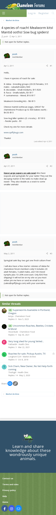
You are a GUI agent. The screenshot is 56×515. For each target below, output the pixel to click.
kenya (10, 316)
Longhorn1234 (14, 356)
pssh (6, 36)
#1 (51, 65)
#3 (51, 253)
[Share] (47, 66)
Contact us (7, 478)
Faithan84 (12, 344)
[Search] (53, 13)
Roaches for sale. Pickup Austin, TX (27, 353)
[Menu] (4, 13)
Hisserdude (13, 331)
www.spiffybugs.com (13, 132)
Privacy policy (9, 490)
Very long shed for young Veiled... (26, 341)
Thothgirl (12, 372)
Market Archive (29, 356)
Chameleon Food (22, 316)
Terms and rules (10, 484)
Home (5, 502)
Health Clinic (23, 344)
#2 (51, 166)
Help (4, 496)
